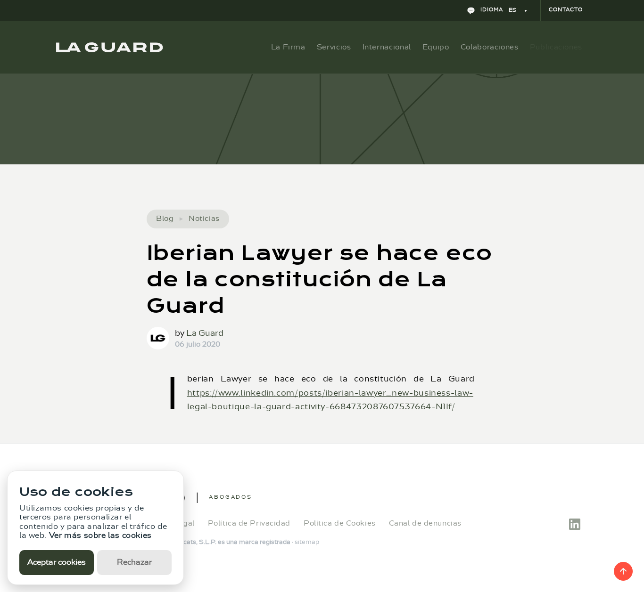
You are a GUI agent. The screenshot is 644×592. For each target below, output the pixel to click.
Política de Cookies (340, 523)
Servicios (334, 47)
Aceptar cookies (56, 562)
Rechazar (134, 562)
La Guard (204, 333)
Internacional (387, 47)
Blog (164, 219)
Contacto (566, 10)
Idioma (497, 10)
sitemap (307, 542)
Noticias (204, 219)
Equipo (435, 47)
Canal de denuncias (425, 523)
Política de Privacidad (249, 523)
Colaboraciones (490, 47)
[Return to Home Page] (109, 47)
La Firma (288, 47)
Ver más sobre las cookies (100, 535)
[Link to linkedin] (574, 523)
